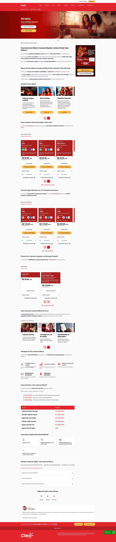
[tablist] (48, 134)
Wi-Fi (61, 316)
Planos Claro (46, 112)
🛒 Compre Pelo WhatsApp (82, 1)
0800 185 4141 (85, 70)
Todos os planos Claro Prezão (47, 305)
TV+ (53, 5)
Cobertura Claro (29, 112)
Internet (47, 5)
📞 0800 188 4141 (92, 1)
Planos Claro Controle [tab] (26, 134)
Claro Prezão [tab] (24, 266)
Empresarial (90, 5)
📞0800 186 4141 (79, 524)
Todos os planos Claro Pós (47, 250)
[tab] (31, 466)
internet (38, 400)
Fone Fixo (65, 5)
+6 (33, 217)
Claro (40, 5)
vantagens (41, 61)
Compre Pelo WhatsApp (85, 73)
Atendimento (81, 5)
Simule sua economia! (51, 290)
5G (31, 56)
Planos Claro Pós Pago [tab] (26, 202)
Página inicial (25, 9)
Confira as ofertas (30, 290)
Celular (72, 5)
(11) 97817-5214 (59, 411)
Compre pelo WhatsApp (28, 26)
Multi (59, 5)
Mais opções (57, 528)
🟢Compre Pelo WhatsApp (89, 524)
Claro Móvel (56, 71)
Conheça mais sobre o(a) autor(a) (29, 517)
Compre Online (28, 30)
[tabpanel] (48, 162)
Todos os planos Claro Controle (47, 184)
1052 (56, 428)
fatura (22, 127)
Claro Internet (33, 9)
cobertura (46, 53)
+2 (33, 149)
